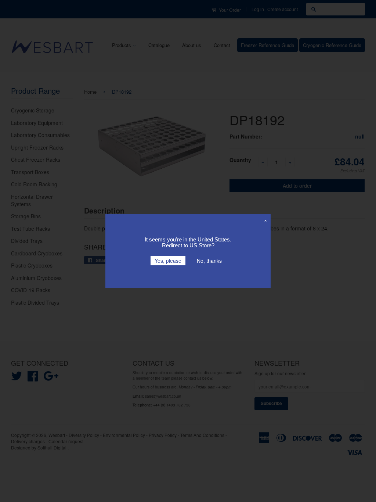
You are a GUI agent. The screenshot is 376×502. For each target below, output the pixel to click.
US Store (200, 245)
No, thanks (209, 260)
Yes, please (168, 260)
